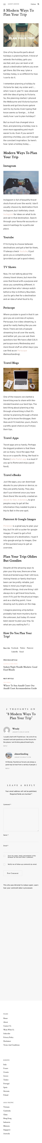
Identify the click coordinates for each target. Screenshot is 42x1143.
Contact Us (7, 1026)
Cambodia (7, 1111)
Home (5, 1018)
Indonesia (6, 1122)
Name (6, 835)
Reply (5, 746)
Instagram (8, 214)
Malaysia (6, 1126)
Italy (4, 1065)
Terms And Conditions (11, 1045)
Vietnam (6, 1107)
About (5, 1022)
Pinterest (7, 526)
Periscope (22, 350)
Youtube (23, 251)
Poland (5, 1095)
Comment (7, 805)
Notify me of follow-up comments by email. (22, 864)
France (5, 1068)
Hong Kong (7, 1118)
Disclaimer (7, 1041)
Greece (5, 1076)
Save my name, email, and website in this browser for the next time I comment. (22, 856)
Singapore (6, 1130)
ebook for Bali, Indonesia (15, 500)
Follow (33, 4)
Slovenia (6, 1091)
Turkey (5, 1080)
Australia (6, 1134)
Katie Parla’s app (18, 459)
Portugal (6, 1084)
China (5, 1115)
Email (5, 846)
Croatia (6, 1072)
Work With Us (8, 1030)
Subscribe (6, 1034)
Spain (5, 1087)
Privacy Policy (8, 1037)
